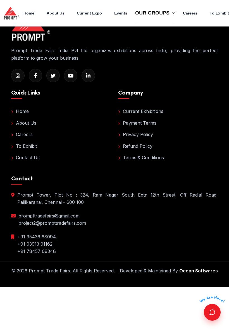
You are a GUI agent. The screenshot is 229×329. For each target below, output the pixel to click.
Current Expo (89, 13)
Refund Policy (137, 146)
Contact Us (28, 157)
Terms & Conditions (143, 157)
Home (28, 13)
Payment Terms (139, 123)
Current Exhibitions (143, 111)
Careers (190, 13)
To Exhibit (26, 146)
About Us (56, 13)
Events (120, 13)
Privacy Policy (138, 134)
